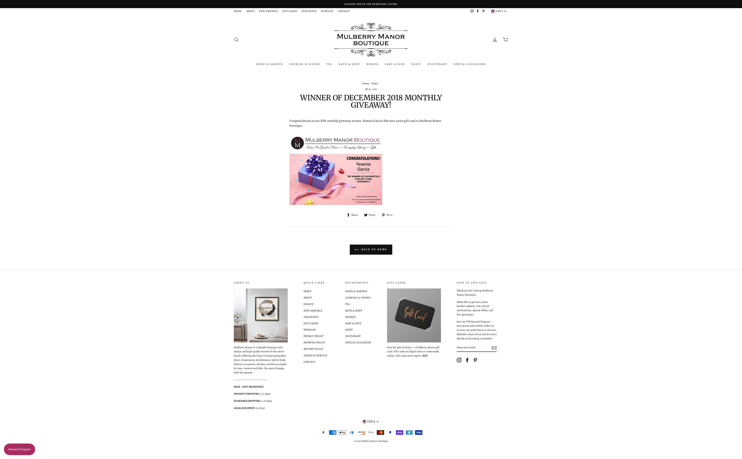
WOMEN (373, 64)
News (375, 83)
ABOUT (250, 11)
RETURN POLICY (313, 349)
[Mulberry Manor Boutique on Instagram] (459, 360)
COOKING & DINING (304, 64)
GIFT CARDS (289, 11)
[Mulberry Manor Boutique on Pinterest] (475, 360)
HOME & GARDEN (269, 64)
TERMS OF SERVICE (315, 355)
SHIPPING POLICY (314, 342)
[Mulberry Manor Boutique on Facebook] (467, 360)
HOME (238, 11)
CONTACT (344, 11)
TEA (330, 64)
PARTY (416, 64)
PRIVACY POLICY (314, 336)
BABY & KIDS (395, 64)
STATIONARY (437, 64)
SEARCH (309, 304)
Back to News (373, 249)
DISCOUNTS (309, 11)
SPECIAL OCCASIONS (470, 64)
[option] (371, 4)
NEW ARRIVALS (268, 11)
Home (365, 83)
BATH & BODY (349, 64)
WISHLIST (327, 11)
